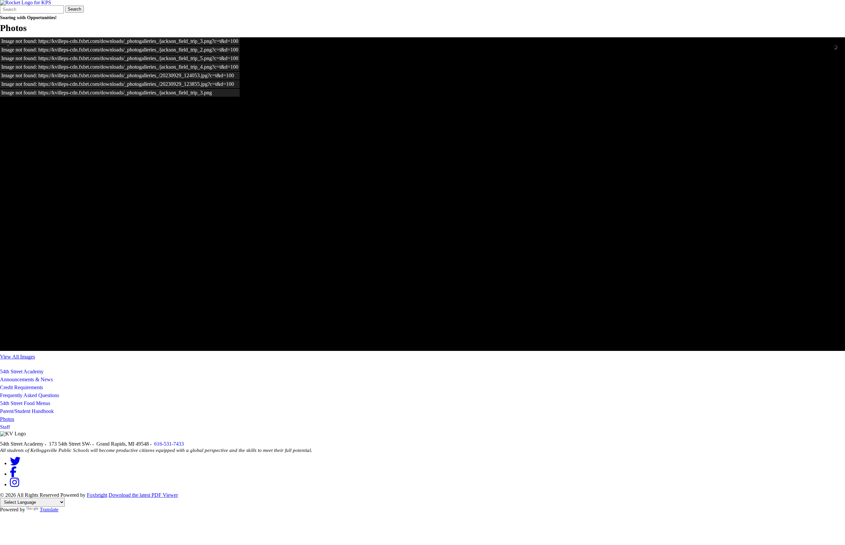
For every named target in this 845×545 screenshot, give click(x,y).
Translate (49, 509)
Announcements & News (26, 379)
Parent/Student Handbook (27, 411)
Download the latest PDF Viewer (143, 495)
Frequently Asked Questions (29, 395)
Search (74, 9)
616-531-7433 (169, 444)
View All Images (17, 356)
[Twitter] (15, 463)
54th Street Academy (22, 371)
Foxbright (97, 495)
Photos (7, 419)
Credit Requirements (21, 387)
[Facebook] (13, 474)
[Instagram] (14, 484)
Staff (5, 427)
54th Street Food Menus (25, 403)
